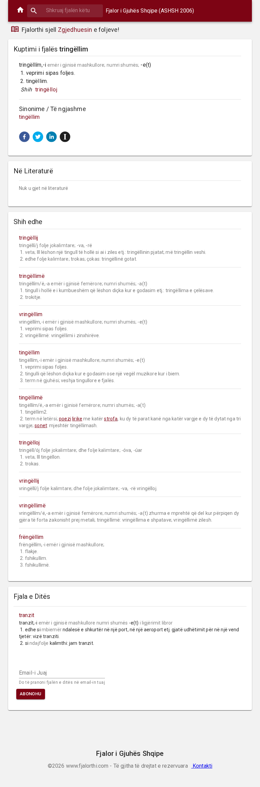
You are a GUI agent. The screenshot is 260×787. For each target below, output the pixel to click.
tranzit (26, 615)
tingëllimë (31, 397)
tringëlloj (46, 89)
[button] (24, 136)
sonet (41, 425)
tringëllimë (32, 276)
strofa (110, 418)
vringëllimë (32, 505)
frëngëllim (31, 537)
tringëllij (28, 238)
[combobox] (65, 10)
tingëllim (29, 117)
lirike (77, 418)
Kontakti (201, 766)
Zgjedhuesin (75, 29)
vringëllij (29, 481)
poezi (65, 418)
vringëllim (31, 314)
